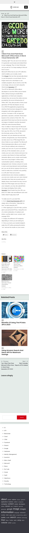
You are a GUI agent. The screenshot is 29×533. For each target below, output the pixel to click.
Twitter (11, 520)
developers (22, 504)
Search (22, 417)
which (9, 523)
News (6, 466)
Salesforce (7, 478)
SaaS (5, 475)
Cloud (6, 76)
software (19, 517)
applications (4, 502)
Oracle (6, 472)
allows (18, 499)
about (4, 499)
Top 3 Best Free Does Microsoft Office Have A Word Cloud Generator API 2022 (7, 266)
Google (6, 448)
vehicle (23, 520)
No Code (6, 469)
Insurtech (7, 457)
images (23, 509)
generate (21, 506)
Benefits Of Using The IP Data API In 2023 (13, 323)
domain (7, 506)
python (25, 515)
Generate (4, 190)
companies (20, 501)
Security (6, 481)
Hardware (7, 451)
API (3, 51)
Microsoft (7, 463)
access (9, 499)
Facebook (7, 442)
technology (24, 517)
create (16, 504)
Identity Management (10, 454)
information (7, 512)
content (11, 504)
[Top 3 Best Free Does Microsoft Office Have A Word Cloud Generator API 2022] (7, 259)
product (14, 515)
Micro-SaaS (7, 460)
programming (19, 515)
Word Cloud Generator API (14, 201)
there (7, 520)
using (19, 520)
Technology (7, 484)
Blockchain (7, 433)
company (4, 504)
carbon (16, 502)
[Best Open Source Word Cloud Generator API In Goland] (19, 259)
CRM (5, 439)
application (23, 499)
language (16, 512)
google (9, 509)
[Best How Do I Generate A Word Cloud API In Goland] (7, 277)
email (12, 506)
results (8, 517)
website (4, 523)
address (14, 499)
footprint (16, 506)
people (10, 515)
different (3, 506)
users (15, 520)
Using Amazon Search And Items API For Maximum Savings (12, 352)
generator (3, 509)
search (13, 517)
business (11, 502)
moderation (23, 512)
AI (4, 427)
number (3, 515)
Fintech (6, 445)
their (3, 520)
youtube (13, 522)
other (7, 515)
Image (16, 508)
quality (3, 517)
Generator (11, 87)
